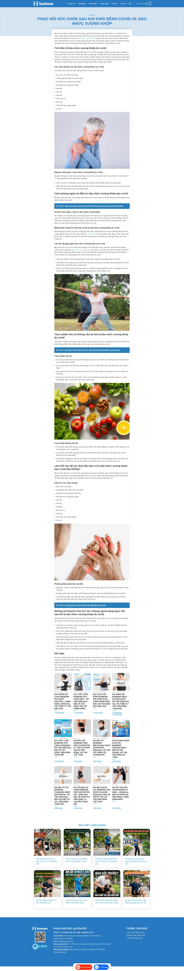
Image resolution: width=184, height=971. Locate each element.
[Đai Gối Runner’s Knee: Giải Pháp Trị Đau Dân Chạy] (77, 883)
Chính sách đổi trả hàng (136, 932)
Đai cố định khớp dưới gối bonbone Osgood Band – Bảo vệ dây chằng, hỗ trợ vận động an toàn (120, 748)
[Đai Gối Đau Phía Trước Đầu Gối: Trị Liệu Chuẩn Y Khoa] (77, 842)
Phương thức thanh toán (136, 935)
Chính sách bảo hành (135, 938)
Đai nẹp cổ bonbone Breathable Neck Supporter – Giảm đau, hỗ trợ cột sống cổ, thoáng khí (101, 747)
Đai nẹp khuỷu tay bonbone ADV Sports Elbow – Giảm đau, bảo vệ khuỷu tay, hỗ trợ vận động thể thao (101, 794)
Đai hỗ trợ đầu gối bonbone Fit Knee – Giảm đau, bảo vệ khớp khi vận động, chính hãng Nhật (120, 793)
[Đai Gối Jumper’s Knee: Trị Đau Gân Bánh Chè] (47, 883)
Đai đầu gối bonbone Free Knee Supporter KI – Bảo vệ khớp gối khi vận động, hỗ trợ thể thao (82, 747)
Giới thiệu (82, 4)
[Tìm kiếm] (130, 4)
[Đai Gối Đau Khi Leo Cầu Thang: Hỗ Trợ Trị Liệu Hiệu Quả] (47, 842)
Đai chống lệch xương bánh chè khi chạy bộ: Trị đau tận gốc (106, 861)
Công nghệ (104, 4)
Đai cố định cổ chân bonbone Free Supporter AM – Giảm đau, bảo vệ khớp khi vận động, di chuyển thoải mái (82, 795)
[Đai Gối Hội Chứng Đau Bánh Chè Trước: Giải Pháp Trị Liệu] (106, 883)
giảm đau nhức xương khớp (81, 250)
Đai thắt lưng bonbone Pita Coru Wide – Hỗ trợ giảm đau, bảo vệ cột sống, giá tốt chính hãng (81, 701)
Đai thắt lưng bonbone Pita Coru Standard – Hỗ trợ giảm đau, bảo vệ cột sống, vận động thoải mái (63, 747)
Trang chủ (71, 4)
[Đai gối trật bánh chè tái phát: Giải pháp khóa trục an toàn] (136, 842)
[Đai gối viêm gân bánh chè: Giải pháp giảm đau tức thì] (136, 883)
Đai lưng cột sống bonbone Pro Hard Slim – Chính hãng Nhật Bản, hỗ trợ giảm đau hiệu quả (101, 700)
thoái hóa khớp (92, 234)
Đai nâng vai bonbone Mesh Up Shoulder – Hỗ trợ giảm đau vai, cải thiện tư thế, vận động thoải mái (120, 701)
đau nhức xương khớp (85, 38)
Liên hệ (123, 4)
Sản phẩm (93, 4)
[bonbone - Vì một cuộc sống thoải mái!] (43, 3)
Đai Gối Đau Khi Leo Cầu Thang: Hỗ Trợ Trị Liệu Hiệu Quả (46, 861)
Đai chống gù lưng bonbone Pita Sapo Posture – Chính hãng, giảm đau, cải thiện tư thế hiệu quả (62, 701)
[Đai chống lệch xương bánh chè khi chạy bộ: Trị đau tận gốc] (106, 842)
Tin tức (114, 4)
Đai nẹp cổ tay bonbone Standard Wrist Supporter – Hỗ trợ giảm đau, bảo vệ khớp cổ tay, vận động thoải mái (62, 795)
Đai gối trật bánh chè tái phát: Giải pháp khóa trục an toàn (136, 861)
